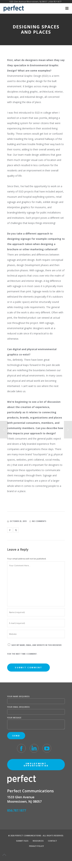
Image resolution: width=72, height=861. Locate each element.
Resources (38, 841)
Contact (52, 841)
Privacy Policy (36, 846)
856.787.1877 (16, 810)
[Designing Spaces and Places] (9, 530)
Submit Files (22, 841)
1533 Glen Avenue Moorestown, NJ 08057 (28, 1)
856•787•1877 (55, 1)
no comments (39, 521)
